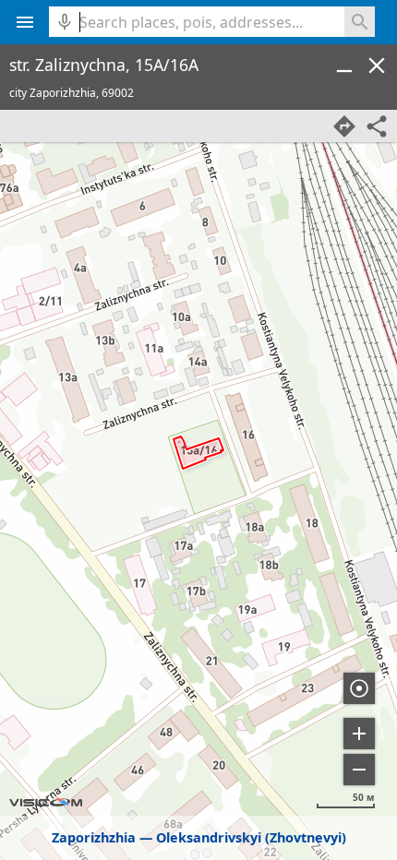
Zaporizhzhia (94, 837)
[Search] (359, 21)
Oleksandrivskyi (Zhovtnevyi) (251, 837)
